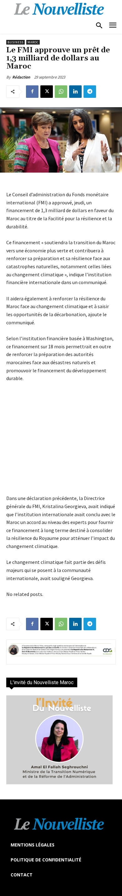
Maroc (33, 42)
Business (15, 42)
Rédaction (21, 77)
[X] (46, 91)
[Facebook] (32, 91)
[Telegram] (90, 91)
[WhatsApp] (61, 91)
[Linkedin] (75, 91)
